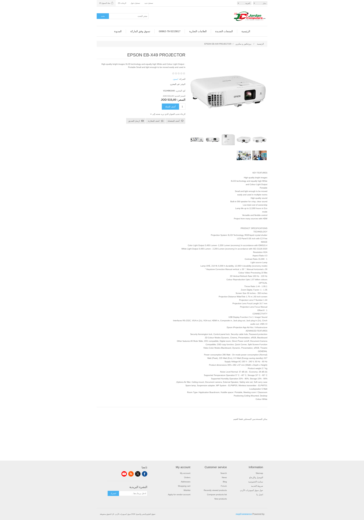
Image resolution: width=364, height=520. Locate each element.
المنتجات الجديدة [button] (224, 31)
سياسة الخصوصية (255, 482)
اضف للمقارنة (154, 121)
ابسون (175, 79)
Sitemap (259, 473)
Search (223, 473)
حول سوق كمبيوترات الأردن (251, 490)
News (224, 477)
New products (220, 499)
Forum (224, 486)
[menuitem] (245, 31)
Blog (225, 482)
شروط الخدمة (257, 486)
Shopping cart (184, 486)
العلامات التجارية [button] (198, 31)
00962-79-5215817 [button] (169, 31)
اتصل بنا (259, 494)
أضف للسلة (170, 106)
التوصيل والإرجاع (256, 477)
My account (185, 473)
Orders (187, 477)
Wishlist (187, 490)
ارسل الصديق (134, 121)
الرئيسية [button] (245, 31)
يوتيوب (124, 474)
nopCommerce (244, 514)
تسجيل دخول (135, 3)
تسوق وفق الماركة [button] (140, 31)
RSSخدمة (131, 474)
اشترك (113, 493)
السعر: (181, 99)
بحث (103, 16)
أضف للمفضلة (174, 121)
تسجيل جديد (148, 3)
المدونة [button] (118, 31)
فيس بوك (144, 474)
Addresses (185, 482)
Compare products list (217, 494)
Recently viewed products (215, 490)
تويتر (137, 474)
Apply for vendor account (179, 494)
